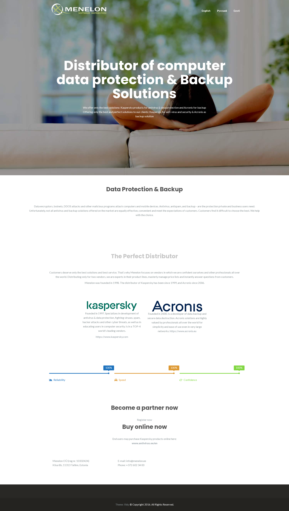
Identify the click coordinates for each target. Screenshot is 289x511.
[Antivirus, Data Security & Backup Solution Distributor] (79, 8)
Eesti (237, 10)
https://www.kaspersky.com (112, 336)
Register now (144, 419)
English (206, 10)
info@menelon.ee (136, 460)
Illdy (126, 504)
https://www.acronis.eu (183, 331)
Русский (222, 10)
